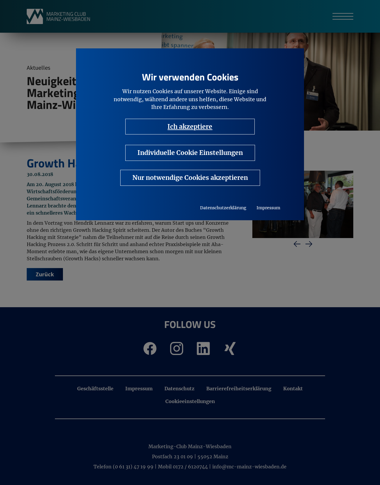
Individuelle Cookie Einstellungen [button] (190, 153)
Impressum (268, 207)
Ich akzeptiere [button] (189, 127)
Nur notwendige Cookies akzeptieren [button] (190, 178)
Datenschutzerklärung (223, 207)
